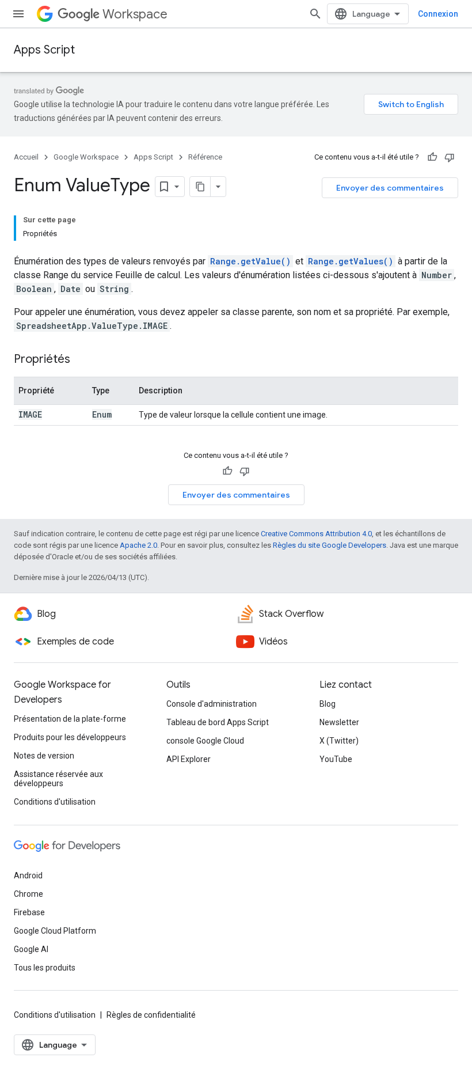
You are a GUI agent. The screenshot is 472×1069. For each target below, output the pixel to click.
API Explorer (188, 759)
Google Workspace (86, 157)
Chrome (28, 894)
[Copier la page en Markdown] (200, 186)
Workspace (135, 14)
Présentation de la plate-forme (70, 718)
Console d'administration (211, 703)
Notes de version (44, 755)
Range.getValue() (250, 261)
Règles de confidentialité (151, 1014)
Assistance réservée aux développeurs (58, 778)
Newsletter (339, 722)
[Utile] (432, 157)
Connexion (438, 13)
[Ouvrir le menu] (18, 14)
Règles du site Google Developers (329, 545)
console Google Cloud (205, 740)
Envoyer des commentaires (390, 188)
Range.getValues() (350, 261)
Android (28, 875)
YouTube (335, 759)
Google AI (31, 949)
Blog (327, 703)
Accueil (26, 157)
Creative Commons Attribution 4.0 (316, 533)
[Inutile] (449, 157)
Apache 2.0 (138, 545)
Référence (205, 157)
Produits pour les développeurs (70, 737)
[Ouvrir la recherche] (315, 14)
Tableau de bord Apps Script (217, 722)
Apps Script (44, 50)
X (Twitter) (339, 740)
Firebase (29, 912)
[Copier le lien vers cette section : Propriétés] (81, 360)
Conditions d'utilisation (55, 801)
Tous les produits (44, 967)
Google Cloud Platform (55, 930)
